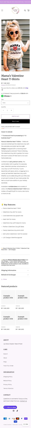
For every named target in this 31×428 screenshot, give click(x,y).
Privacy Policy (7, 384)
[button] (2, 10)
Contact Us (23, 401)
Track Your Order (8, 365)
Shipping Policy (7, 376)
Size (2, 99)
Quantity (3, 107)
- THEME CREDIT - (15, 424)
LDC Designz (9, 424)
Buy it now (15, 121)
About (5, 358)
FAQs (5, 361)
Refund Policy (7, 380)
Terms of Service (8, 388)
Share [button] (5, 279)
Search (5, 354)
